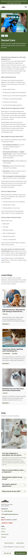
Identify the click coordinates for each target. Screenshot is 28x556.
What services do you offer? (11, 491)
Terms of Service (9, 543)
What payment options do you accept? (12, 478)
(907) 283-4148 (7, 553)
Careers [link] (3, 531)
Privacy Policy (20, 543)
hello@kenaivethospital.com (10, 514)
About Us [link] (3, 528)
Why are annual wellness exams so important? (13, 471)
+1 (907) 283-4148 (7, 511)
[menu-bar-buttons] (26, 7)
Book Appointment (21, 553)
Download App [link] (5, 534)
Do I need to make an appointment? (9, 485)
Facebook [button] (3, 537)
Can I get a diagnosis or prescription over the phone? (12, 454)
